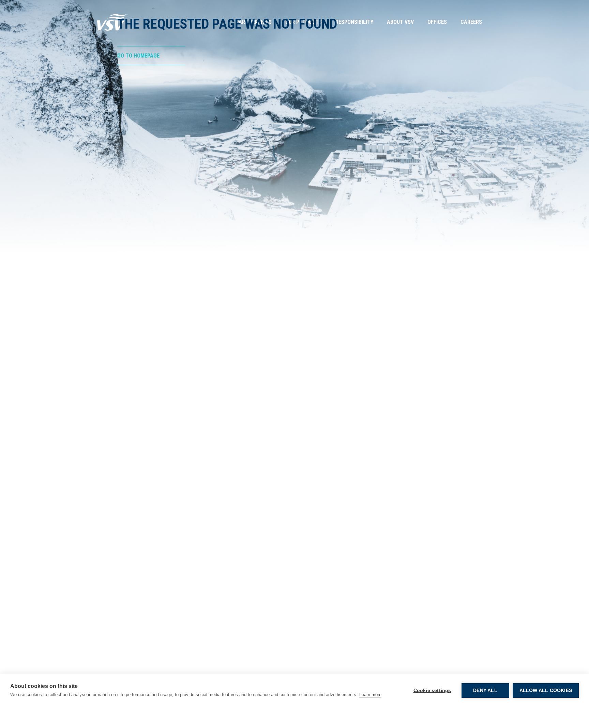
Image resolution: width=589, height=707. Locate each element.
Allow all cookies (545, 690)
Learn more (370, 694)
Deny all (485, 690)
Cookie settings (432, 690)
